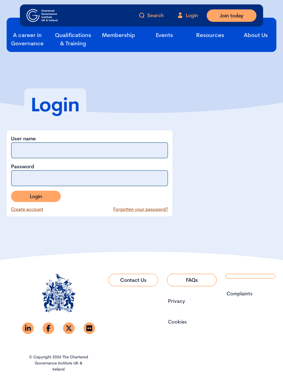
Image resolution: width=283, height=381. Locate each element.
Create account (27, 209)
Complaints (240, 293)
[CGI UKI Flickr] (89, 328)
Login (36, 196)
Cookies (177, 322)
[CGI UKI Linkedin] (28, 328)
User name (23, 138)
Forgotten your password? (140, 209)
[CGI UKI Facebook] (48, 328)
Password (22, 166)
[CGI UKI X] (69, 328)
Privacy (176, 301)
